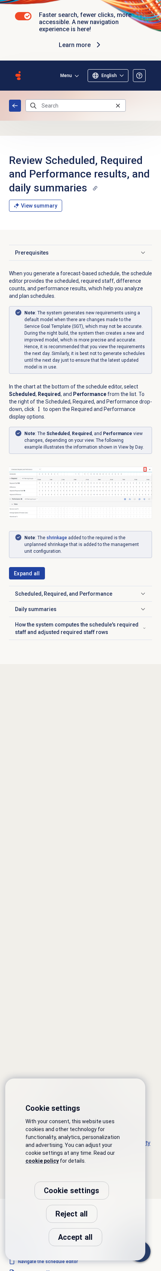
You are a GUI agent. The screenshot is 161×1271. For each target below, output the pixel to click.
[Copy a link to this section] (95, 188)
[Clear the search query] (118, 105)
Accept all (75, 1237)
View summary (39, 206)
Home (15, 106)
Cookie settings (72, 1190)
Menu (66, 75)
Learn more (75, 45)
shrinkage (56, 537)
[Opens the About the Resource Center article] (139, 75)
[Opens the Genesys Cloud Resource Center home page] (18, 76)
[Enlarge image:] (80, 493)
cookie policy (42, 1161)
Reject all (71, 1213)
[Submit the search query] (33, 106)
